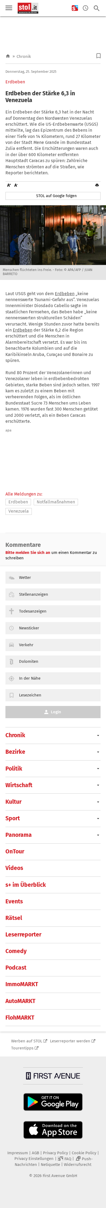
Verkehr (26, 644)
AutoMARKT (20, 1001)
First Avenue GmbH (60, 1175)
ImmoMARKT (21, 984)
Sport (12, 818)
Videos (14, 868)
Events (14, 901)
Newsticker (29, 628)
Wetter (25, 577)
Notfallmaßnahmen (56, 501)
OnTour (14, 851)
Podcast (15, 967)
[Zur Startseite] (7, 56)
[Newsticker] (85, 8)
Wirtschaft (18, 785)
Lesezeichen (30, 695)
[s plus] (75, 8)
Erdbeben (15, 82)
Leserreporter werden (70, 1041)
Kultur (13, 801)
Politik (13, 768)
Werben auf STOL (26, 1041)
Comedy (16, 951)
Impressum (17, 1152)
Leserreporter (23, 934)
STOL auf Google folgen (56, 196)
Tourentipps (22, 1048)
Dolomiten (28, 661)
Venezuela (18, 511)
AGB (35, 1152)
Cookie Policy (84, 1152)
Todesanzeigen (32, 611)
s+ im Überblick (25, 884)
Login (56, 711)
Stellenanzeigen (33, 594)
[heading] (53, 97)
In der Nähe (29, 678)
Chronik (24, 56)
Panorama (18, 834)
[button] (98, 55)
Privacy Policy (55, 1152)
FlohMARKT (19, 1017)
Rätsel (13, 918)
